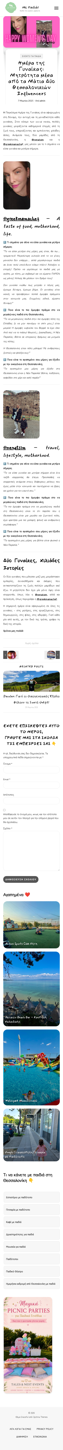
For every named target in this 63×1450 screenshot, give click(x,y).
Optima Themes (40, 1416)
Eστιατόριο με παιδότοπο (19, 1197)
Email (6, 779)
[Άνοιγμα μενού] (56, 8)
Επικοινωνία (40, 1436)
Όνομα (7, 763)
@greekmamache (12, 144)
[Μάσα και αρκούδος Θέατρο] (10, 655)
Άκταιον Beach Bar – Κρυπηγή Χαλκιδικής (26, 1019)
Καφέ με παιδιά (13, 1222)
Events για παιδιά (31, 56)
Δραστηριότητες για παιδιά (20, 1234)
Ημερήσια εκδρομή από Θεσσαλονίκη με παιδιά (30, 1283)
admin (42, 101)
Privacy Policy (45, 1428)
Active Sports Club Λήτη (21, 943)
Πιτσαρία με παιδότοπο (18, 1209)
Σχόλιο (7, 828)
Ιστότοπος (8, 794)
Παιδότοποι (12, 1259)
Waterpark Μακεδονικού (21, 1100)
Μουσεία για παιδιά (16, 1246)
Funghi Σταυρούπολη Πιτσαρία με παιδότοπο (25, 1154)
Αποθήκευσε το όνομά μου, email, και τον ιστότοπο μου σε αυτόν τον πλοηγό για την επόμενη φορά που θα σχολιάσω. (30, 818)
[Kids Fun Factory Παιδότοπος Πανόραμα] (52, 655)
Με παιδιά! (30, 7)
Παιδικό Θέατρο (14, 1271)
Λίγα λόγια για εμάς (20, 1428)
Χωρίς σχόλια (31, 643)
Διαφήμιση (22, 1436)
